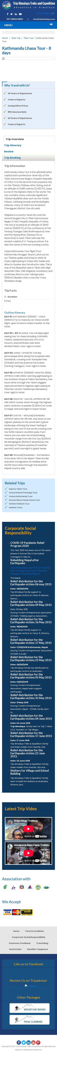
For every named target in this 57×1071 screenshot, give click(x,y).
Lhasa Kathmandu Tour (21, 496)
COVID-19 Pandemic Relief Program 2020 (27, 544)
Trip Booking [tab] (12, 157)
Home (5, 38)
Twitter (11, 14)
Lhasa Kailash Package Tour (23, 492)
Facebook (7, 14)
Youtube (20, 14)
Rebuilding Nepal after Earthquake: (24, 561)
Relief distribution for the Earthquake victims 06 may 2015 (31, 583)
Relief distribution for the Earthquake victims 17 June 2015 (31, 734)
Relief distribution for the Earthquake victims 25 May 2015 (31, 658)
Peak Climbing (30, 1020)
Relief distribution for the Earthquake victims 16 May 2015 (31, 620)
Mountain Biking (30, 1008)
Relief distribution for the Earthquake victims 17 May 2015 (31, 641)
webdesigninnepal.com (33, 1050)
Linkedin (16, 14)
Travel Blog (42, 943)
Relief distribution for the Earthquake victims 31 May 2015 (31, 696)
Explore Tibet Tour (18, 489)
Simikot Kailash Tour (19, 503)
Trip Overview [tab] (15, 139)
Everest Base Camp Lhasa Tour (24, 500)
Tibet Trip (15, 38)
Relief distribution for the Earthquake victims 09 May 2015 (31, 603)
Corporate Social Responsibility (28, 937)
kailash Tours (15, 507)
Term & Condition (34, 931)
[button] (6, 67)
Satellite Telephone (37, 949)
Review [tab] (9, 151)
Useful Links (15, 949)
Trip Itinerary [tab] (12, 145)
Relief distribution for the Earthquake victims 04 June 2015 (31, 717)
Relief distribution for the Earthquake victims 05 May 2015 (31, 676)
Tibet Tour (29, 38)
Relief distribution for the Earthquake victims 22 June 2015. (27, 753)
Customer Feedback (20, 943)
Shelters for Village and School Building (29, 772)
